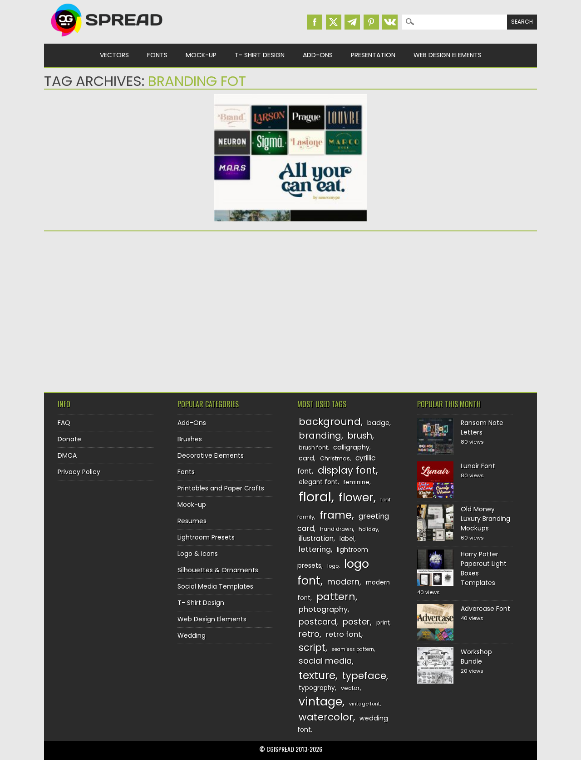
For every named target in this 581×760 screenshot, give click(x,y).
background (330, 422)
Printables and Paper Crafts (220, 488)
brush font (313, 447)
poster (356, 621)
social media (325, 660)
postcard (317, 621)
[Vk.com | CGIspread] (390, 22)
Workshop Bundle (476, 656)
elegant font (318, 482)
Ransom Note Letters (482, 427)
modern (343, 581)
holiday (368, 529)
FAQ (64, 422)
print (382, 622)
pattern (335, 597)
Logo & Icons (197, 553)
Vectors (114, 55)
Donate (69, 439)
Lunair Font (478, 465)
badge (378, 422)
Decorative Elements (210, 455)
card (306, 458)
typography (317, 688)
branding (320, 435)
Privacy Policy (79, 471)
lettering (315, 549)
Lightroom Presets (206, 537)
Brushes (189, 439)
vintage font (364, 703)
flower (356, 497)
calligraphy (351, 447)
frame (336, 514)
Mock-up (201, 55)
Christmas (335, 458)
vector (350, 688)
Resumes (192, 520)
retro (309, 634)
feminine (356, 482)
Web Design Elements (448, 55)
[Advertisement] (123, 308)
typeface (364, 675)
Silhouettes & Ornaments (217, 570)
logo (333, 566)
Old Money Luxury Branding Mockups (485, 519)
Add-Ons (318, 55)
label (347, 539)
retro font (343, 634)
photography (323, 609)
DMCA (67, 455)
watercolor (326, 717)
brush (360, 436)
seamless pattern (353, 649)
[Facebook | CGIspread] (314, 22)
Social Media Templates (215, 586)
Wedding (191, 635)
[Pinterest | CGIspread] (371, 22)
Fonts (157, 55)
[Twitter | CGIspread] (333, 22)
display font (347, 470)
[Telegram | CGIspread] (352, 22)
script (312, 647)
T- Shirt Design (260, 55)
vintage (320, 702)
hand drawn (336, 529)
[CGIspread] (107, 38)
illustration (316, 538)
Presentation (373, 55)
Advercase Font (485, 608)
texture (317, 675)
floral (315, 496)
